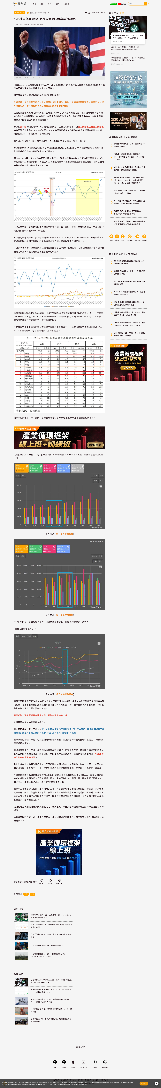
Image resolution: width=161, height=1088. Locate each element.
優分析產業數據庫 (64, 694)
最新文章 (114, 13)
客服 (97, 13)
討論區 (102, 13)
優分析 (115, 41)
